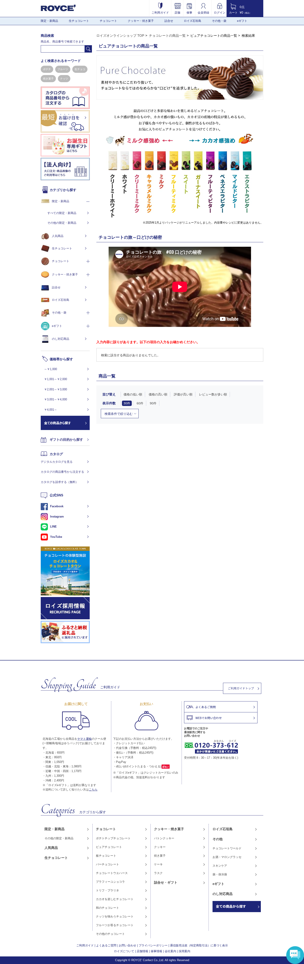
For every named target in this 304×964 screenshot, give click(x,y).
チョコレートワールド (227, 848)
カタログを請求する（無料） (59, 482)
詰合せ (168, 20)
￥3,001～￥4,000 (55, 399)
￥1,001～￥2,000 (55, 379)
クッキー (160, 847)
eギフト (242, 20)
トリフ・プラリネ (107, 890)
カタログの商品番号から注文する (62, 471)
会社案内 (170, 951)
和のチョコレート (107, 907)
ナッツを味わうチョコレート (115, 916)
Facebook (56, 506)
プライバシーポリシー (153, 945)
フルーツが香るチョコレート (115, 925)
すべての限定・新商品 (61, 213)
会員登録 (203, 12)
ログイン (219, 12)
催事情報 (156, 951)
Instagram (57, 516)
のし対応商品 (60, 338)
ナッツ (64, 78)
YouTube (56, 536)
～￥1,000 (50, 369)
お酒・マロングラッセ (227, 857)
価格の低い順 (133, 394)
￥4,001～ (50, 409)
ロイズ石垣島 (192, 20)
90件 (153, 403)
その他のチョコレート (110, 933)
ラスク (158, 873)
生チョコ (80, 69)
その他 (218, 839)
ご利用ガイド (160, 12)
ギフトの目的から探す (66, 439)
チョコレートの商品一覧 (167, 35)
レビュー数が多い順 (213, 394)
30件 (127, 403)
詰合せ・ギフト (165, 882)
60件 (140, 403)
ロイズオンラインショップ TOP (120, 35)
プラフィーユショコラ (110, 881)
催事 (189, 12)
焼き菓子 (48, 78)
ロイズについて (124, 951)
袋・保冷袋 (220, 874)
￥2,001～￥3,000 (55, 389)
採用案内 (184, 951)
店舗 (177, 12)
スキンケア (220, 865)
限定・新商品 (49, 20)
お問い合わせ (127, 945)
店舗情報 (142, 951)
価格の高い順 (158, 394)
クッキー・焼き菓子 (141, 20)
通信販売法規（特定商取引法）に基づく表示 (199, 945)
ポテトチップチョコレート (113, 838)
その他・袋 (219, 20)
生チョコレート (79, 20)
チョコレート (108, 20)
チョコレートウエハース (112, 873)
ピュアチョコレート (109, 847)
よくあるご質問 (106, 945)
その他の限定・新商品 (61, 222)
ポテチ (47, 69)
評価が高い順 (183, 394)
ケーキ (158, 864)
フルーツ (62, 69)
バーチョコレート (107, 864)
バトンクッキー (164, 838)
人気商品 (57, 236)
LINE (53, 526)
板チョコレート (106, 855)
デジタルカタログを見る (57, 461)
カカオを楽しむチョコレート (115, 899)
